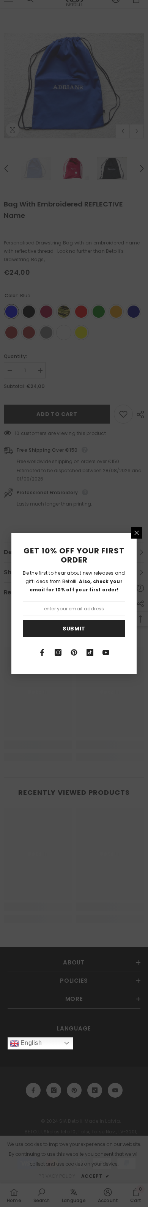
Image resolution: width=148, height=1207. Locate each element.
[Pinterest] (74, 652)
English (30, 1043)
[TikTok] (90, 652)
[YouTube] (106, 652)
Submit (74, 628)
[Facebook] (42, 652)
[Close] (136, 533)
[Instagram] (58, 652)
